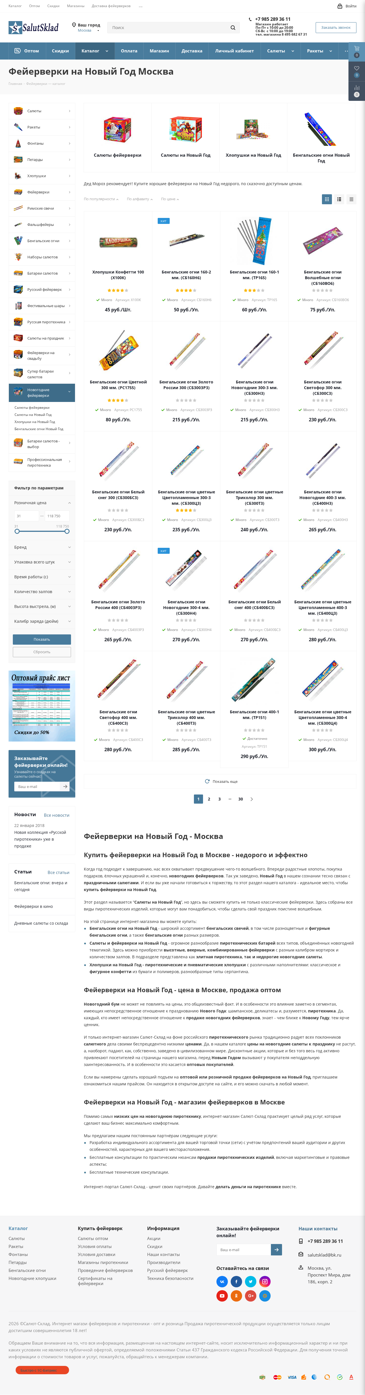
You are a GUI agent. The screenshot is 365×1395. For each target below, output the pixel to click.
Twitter (250, 1281)
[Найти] (233, 27)
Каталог (18, 1228)
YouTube (222, 1296)
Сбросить (41, 651)
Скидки (155, 1246)
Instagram (265, 1281)
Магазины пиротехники (103, 1262)
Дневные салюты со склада (41, 923)
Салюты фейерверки (117, 155)
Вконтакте (222, 1281)
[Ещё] (347, 51)
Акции (154, 1238)
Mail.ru (265, 1296)
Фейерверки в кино (33, 906)
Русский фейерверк (167, 1270)
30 (240, 799)
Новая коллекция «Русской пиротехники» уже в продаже (40, 839)
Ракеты (16, 1246)
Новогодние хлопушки (32, 1278)
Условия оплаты (95, 1246)
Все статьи (59, 872)
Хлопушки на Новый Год (253, 155)
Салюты (17, 1238)
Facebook (236, 1281)
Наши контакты (163, 1254)
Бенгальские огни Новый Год (321, 158)
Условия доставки (96, 1254)
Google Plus (250, 1296)
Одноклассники (236, 1296)
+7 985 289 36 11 (273, 19)
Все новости (57, 815)
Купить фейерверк (100, 1228)
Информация (163, 1228)
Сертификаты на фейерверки (95, 1280)
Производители (164, 1262)
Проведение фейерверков (105, 1270)
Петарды (18, 1262)
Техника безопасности (170, 1278)
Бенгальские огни (27, 1270)
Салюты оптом (93, 1238)
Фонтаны (18, 1254)
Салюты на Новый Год (185, 155)
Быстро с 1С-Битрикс (39, 1370)
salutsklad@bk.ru (324, 1255)
